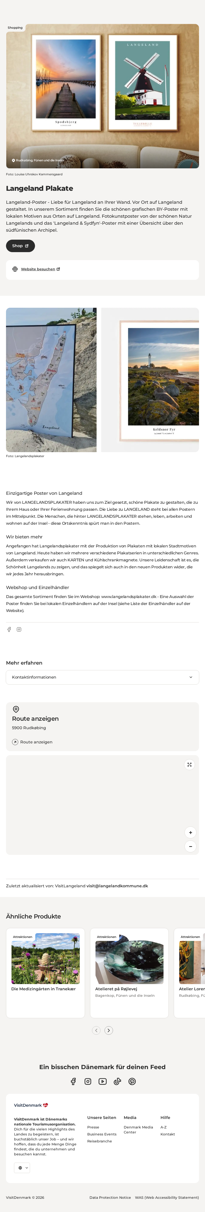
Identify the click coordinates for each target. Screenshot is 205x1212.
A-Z (163, 1127)
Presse (93, 1127)
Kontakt (167, 1134)
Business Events (101, 1134)
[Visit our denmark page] (73, 1081)
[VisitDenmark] (31, 1105)
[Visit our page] (88, 1081)
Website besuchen (38, 269)
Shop (17, 245)
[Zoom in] (190, 832)
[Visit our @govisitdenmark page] (117, 1081)
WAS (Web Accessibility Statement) (167, 1197)
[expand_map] (189, 764)
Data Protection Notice (110, 1197)
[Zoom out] (190, 846)
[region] (102, 805)
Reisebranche (99, 1141)
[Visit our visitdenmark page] (102, 1081)
